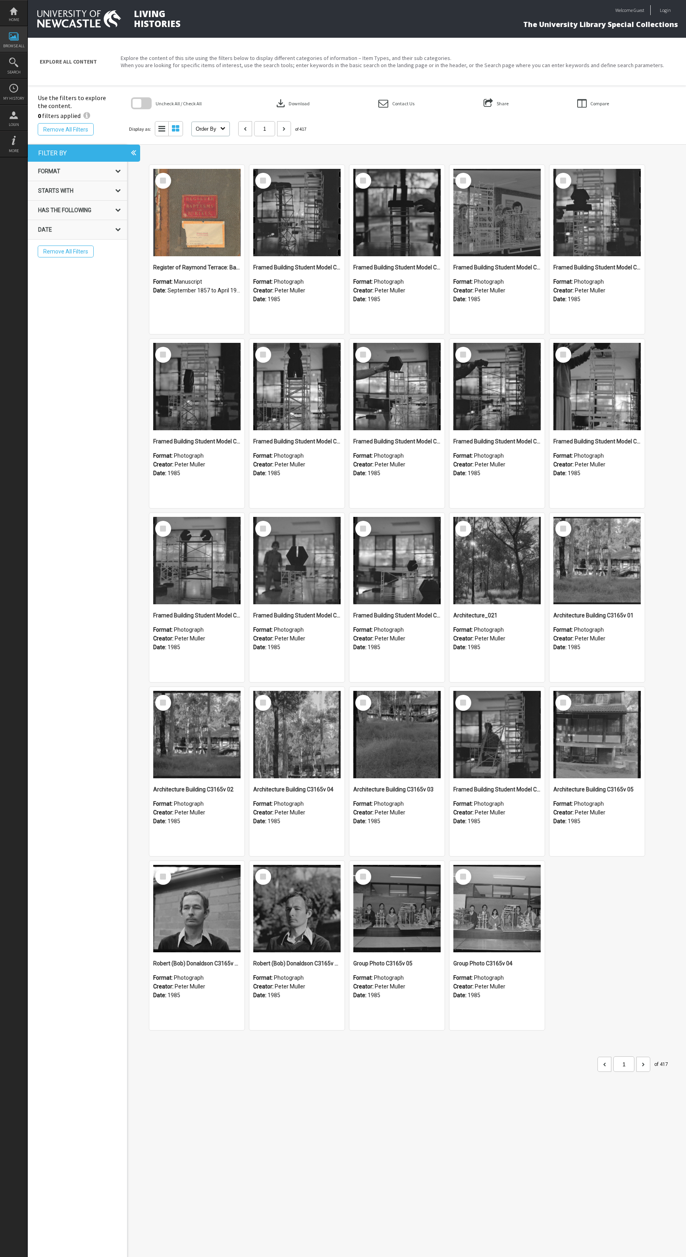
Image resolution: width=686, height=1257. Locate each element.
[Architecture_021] (497, 560)
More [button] (14, 150)
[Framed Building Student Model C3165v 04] (197, 560)
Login (14, 124)
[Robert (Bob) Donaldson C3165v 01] (297, 908)
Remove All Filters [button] (65, 129)
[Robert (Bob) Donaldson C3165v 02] (197, 908)
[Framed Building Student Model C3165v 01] (497, 734)
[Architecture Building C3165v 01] (597, 560)
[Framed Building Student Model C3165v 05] (597, 386)
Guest (639, 10)
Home (14, 19)
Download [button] (292, 103)
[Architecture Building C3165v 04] (297, 734)
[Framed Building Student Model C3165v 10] (597, 212)
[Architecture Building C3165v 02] (197, 734)
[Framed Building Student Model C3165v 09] (197, 386)
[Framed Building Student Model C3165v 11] (497, 212)
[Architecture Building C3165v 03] (397, 734)
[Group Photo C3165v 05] (397, 908)
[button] (396, 103)
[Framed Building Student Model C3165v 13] (297, 212)
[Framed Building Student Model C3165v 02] (397, 560)
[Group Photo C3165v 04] (497, 908)
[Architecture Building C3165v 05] (597, 734)
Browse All (14, 45)
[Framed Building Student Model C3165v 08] (297, 386)
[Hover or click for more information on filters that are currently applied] (86, 116)
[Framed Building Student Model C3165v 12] (397, 212)
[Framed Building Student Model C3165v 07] (397, 386)
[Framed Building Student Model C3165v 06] (497, 386)
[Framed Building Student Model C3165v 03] (297, 560)
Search (14, 72)
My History (13, 98)
